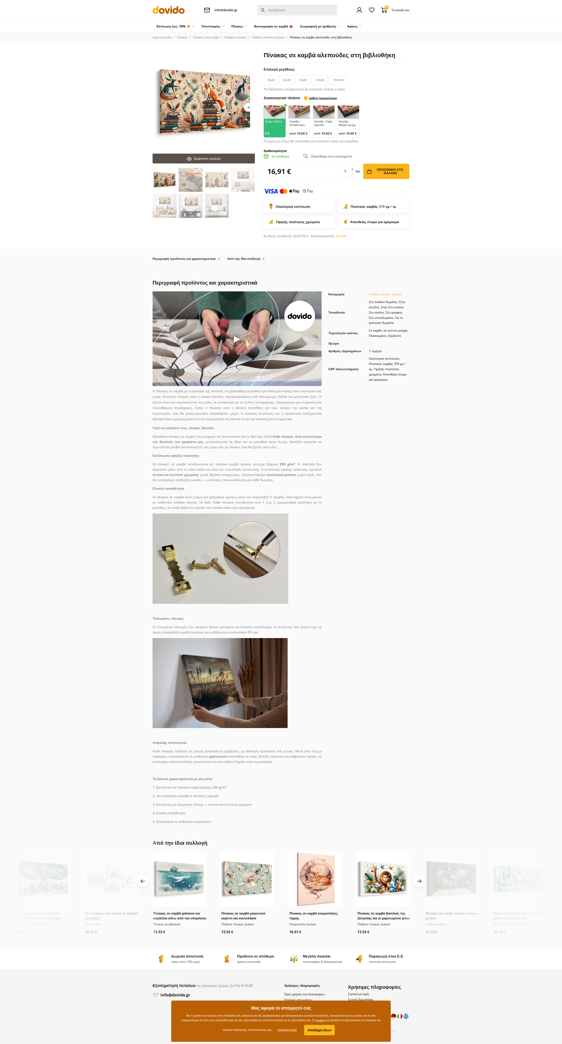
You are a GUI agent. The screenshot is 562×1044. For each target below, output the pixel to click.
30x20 (271, 80)
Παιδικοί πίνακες (235, 37)
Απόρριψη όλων (287, 1030)
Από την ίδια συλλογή (243, 259)
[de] (394, 1016)
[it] (400, 1016)
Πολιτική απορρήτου (298, 1000)
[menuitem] (175, 26)
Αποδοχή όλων (319, 1030)
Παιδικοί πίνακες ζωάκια (268, 37)
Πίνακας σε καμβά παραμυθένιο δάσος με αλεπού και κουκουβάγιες (518, 918)
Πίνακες (182, 37)
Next (248, 107)
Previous (142, 881)
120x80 (319, 80)
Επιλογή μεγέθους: (280, 69)
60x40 (287, 80)
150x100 (338, 80)
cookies (320, 1020)
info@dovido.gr (174, 994)
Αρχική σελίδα (162, 37)
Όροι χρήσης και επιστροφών (304, 994)
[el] (406, 1016)
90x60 (303, 80)
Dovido (341, 236)
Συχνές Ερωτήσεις (360, 999)
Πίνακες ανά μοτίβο (206, 37)
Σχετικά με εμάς (358, 994)
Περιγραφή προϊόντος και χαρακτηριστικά (184, 259)
